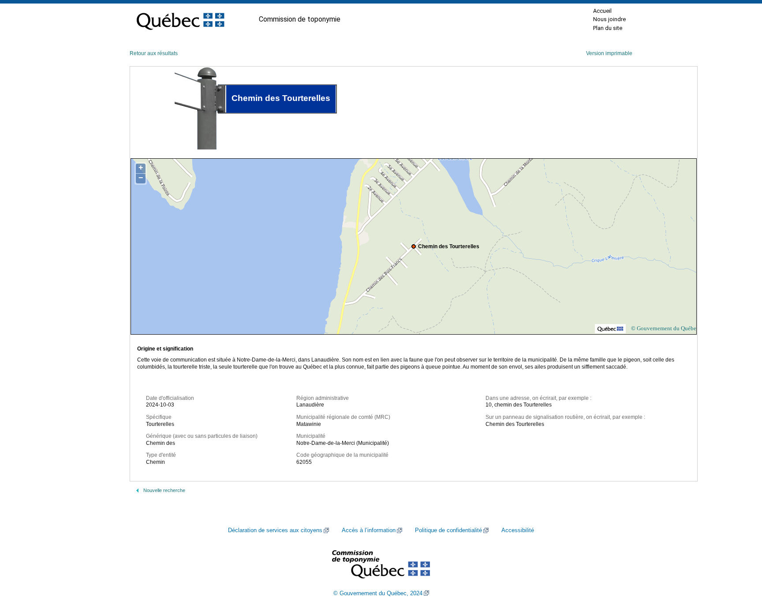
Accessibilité (517, 530)
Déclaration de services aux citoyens (275, 530)
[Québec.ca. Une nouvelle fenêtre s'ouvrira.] (180, 19)
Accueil (602, 10)
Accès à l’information (369, 530)
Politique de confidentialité (448, 530)
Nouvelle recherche (164, 490)
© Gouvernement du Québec (665, 328)
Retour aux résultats (154, 53)
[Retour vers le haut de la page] (740, 559)
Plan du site (607, 28)
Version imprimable (609, 53)
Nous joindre (609, 19)
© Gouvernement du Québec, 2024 (377, 593)
